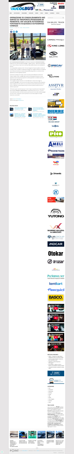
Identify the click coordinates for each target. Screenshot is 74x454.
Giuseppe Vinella (51, 416)
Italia (41, 13)
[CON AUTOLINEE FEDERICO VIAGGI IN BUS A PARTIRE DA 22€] (23, 435)
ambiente (54, 407)
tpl (50, 421)
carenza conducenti (55, 410)
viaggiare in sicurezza (53, 426)
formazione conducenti (59, 414)
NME (60, 417)
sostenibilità (61, 419)
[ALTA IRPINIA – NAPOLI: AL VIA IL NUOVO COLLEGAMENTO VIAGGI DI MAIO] (41, 435)
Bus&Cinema (24, 13)
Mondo (46, 13)
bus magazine (58, 409)
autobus (61, 407)
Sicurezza (52, 13)
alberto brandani (50, 407)
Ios (23, 100)
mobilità (59, 416)
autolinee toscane (51, 408)
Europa (36, 13)
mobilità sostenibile (52, 417)
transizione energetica (55, 421)
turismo (61, 425)
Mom (58, 417)
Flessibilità (51, 415)
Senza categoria (51, 399)
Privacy (55, 452)
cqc (51, 412)
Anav (11, 13)
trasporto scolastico (56, 425)
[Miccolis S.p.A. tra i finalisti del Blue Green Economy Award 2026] (60, 435)
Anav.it (15, 98)
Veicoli (57, 13)
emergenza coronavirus (52, 413)
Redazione (11, 27)
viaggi (48, 426)
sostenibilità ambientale (51, 420)
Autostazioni (17, 13)
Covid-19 (49, 412)
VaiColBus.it (19, 98)
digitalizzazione (57, 412)
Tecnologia (58, 420)
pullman (50, 419)
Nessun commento (26, 27)
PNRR (48, 419)
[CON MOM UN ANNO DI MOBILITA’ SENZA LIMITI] (51, 435)
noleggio (62, 417)
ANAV (38, 450)
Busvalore (31, 13)
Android (20, 100)
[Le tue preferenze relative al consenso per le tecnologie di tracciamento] (2, 452)
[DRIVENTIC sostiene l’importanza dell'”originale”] (32, 435)
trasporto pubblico (53, 424)
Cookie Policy (61, 452)
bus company (53, 409)
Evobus (61, 413)
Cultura (53, 412)
